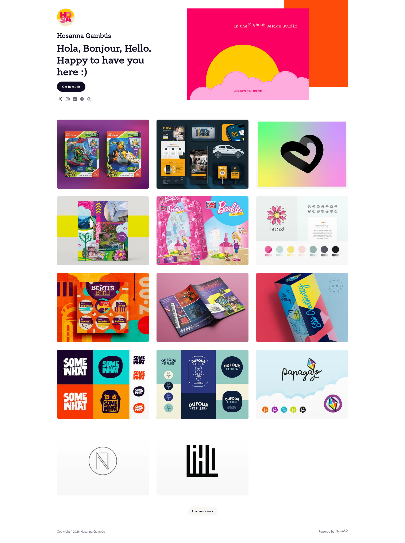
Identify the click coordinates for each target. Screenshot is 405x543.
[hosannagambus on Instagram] (68, 99)
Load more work (202, 511)
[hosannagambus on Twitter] (60, 99)
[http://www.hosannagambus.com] (82, 99)
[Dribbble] (341, 532)
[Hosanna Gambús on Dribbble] (89, 99)
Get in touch (71, 87)
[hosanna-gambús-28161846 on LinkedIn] (75, 99)
